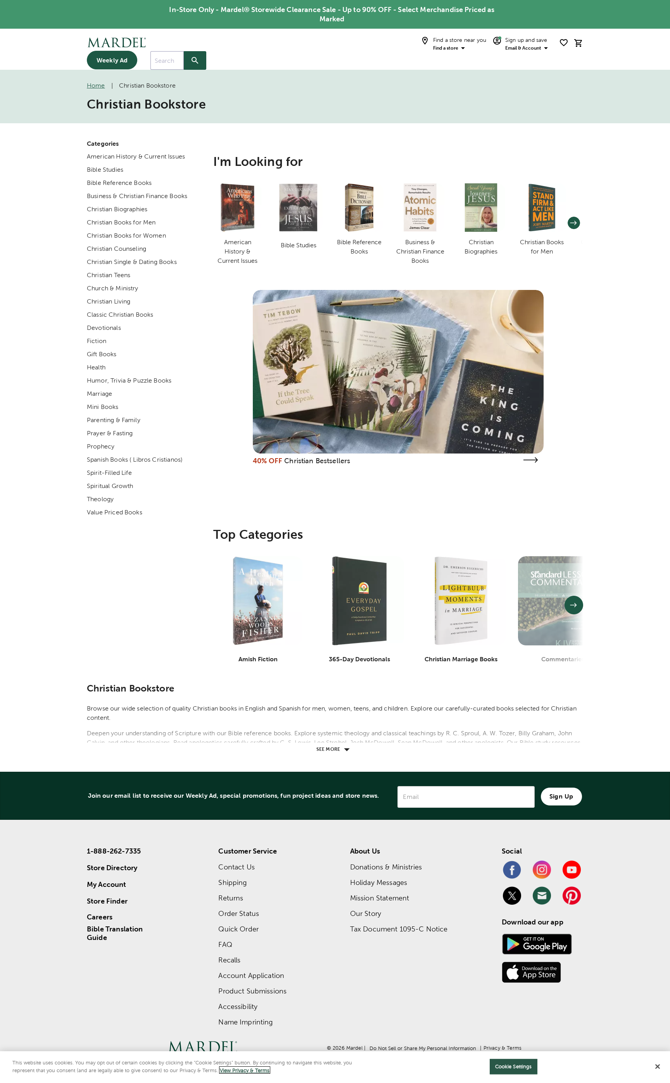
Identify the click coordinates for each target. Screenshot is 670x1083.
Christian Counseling (116, 248)
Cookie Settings (513, 1066)
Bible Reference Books (119, 182)
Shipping (232, 882)
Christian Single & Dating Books (132, 262)
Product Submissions (252, 991)
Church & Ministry (112, 288)
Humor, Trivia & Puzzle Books (129, 380)
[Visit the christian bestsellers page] (530, 459)
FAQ (225, 944)
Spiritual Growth (110, 486)
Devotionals (104, 327)
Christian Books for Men (121, 222)
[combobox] (167, 60)
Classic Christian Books (120, 314)
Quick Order (238, 929)
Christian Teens (108, 275)
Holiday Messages (378, 882)
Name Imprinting (245, 1022)
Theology (100, 499)
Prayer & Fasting (110, 433)
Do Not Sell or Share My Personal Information (423, 1048)
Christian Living (108, 301)
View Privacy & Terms (244, 1070)
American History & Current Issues (136, 156)
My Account (106, 884)
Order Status (238, 913)
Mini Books (103, 407)
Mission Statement (379, 898)
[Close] (657, 1066)
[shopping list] (564, 42)
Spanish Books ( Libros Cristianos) (135, 459)
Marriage (99, 393)
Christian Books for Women (126, 235)
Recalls (229, 960)
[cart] (578, 42)
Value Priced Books (114, 512)
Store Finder (107, 901)
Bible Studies (105, 169)
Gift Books (102, 354)
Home (96, 85)
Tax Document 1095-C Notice (399, 929)
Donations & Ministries (386, 867)
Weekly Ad (112, 60)
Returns (230, 898)
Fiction (96, 341)
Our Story (365, 913)
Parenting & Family (113, 420)
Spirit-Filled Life (109, 472)
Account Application (251, 975)
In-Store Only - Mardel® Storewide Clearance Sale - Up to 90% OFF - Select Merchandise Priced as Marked (331, 14)
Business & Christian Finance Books (137, 196)
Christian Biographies (117, 209)
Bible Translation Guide (115, 933)
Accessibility (237, 1006)
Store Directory (112, 868)
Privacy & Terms (502, 1048)
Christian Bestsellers (317, 461)
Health (96, 367)
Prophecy (100, 446)
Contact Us (236, 867)
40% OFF (267, 461)
